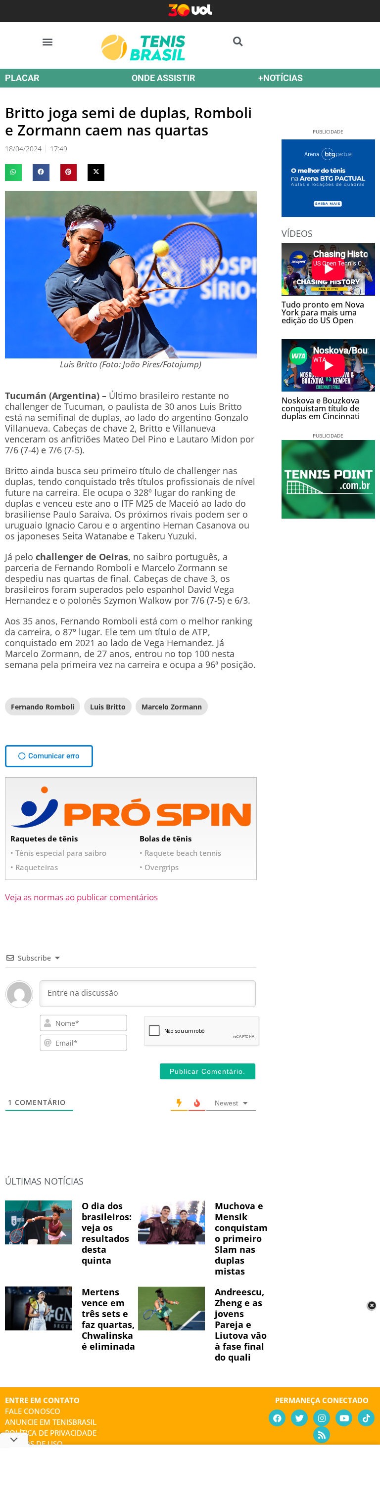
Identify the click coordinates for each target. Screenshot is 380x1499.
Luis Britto (108, 706)
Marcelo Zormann (172, 706)
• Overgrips (159, 867)
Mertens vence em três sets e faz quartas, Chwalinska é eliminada (108, 1319)
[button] (48, 41)
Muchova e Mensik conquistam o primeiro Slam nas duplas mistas (241, 1238)
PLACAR (22, 78)
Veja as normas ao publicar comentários (81, 897)
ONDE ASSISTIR (163, 78)
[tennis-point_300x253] (328, 515)
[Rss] (321, 1434)
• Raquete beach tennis (180, 853)
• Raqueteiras (34, 867)
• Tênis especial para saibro (58, 853)
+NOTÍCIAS (280, 78)
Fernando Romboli (42, 706)
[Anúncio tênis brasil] (328, 214)
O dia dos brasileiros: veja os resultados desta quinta (107, 1233)
